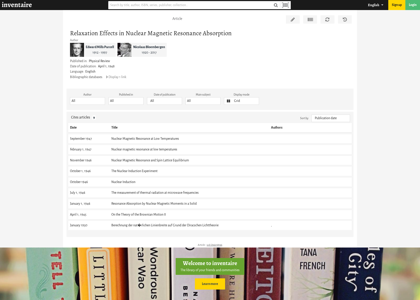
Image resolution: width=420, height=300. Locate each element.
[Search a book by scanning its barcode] (285, 5)
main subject (203, 94)
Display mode (241, 94)
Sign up (397, 5)
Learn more (210, 284)
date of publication (164, 94)
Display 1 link (117, 77)
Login (412, 5)
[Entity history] (345, 19)
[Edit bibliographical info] (293, 19)
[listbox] (87, 101)
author (87, 94)
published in (126, 94)
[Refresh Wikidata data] (327, 19)
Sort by (304, 118)
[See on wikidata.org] (310, 19)
